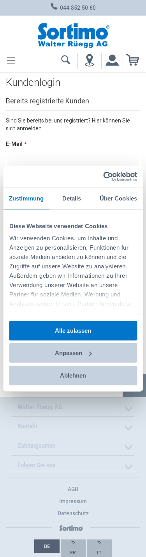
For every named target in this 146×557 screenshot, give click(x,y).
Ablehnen (73, 375)
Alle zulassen (73, 330)
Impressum (73, 501)
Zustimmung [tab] (26, 198)
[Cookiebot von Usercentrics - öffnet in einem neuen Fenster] (104, 177)
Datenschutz (73, 513)
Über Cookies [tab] (118, 198)
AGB (73, 489)
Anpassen (68, 352)
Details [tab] (71, 198)
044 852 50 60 (77, 7)
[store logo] (73, 34)
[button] (47, 546)
